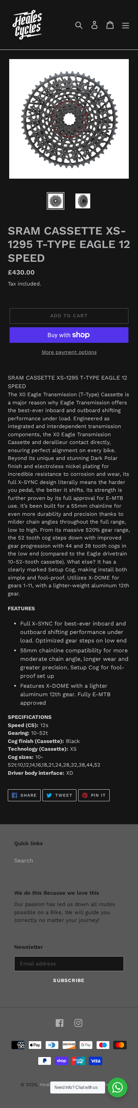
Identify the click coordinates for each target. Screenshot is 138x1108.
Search (23, 860)
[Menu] (125, 25)
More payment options (69, 352)
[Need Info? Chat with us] (117, 1087)
